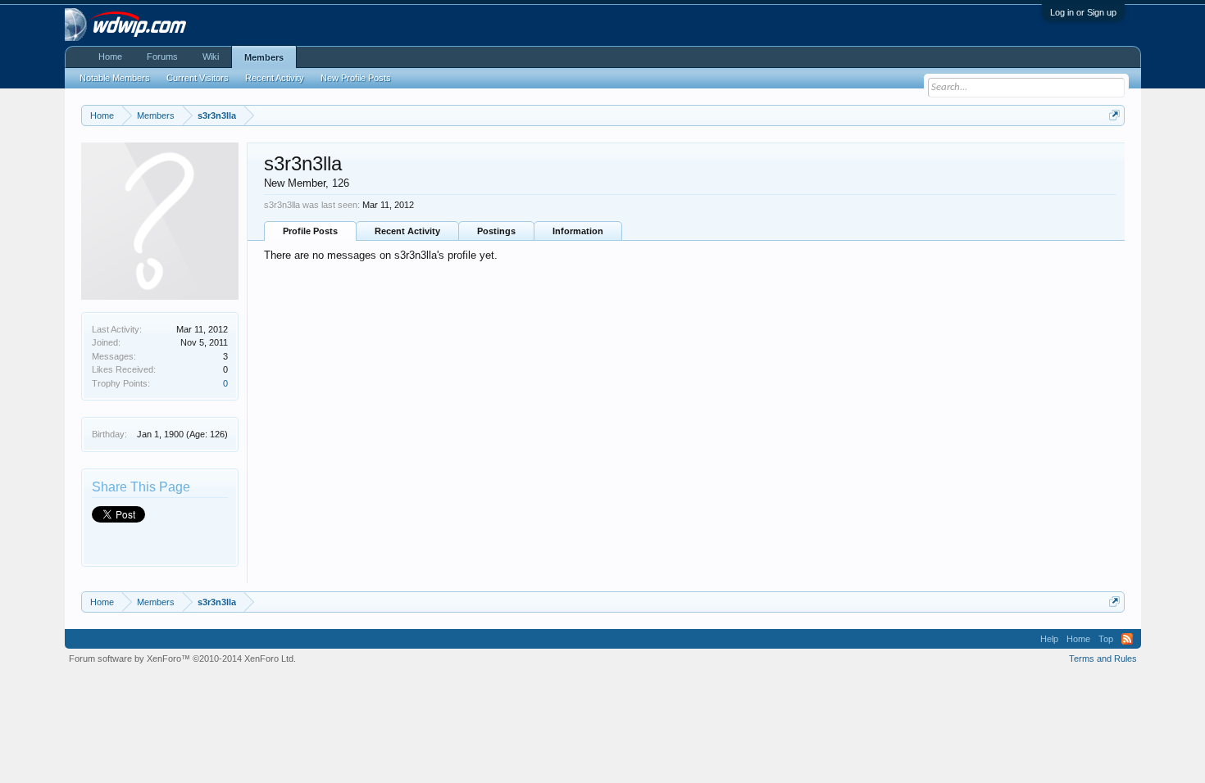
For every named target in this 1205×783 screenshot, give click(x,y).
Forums (162, 56)
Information (577, 231)
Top (1105, 639)
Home (110, 56)
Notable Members (115, 78)
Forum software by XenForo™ (182, 658)
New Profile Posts (356, 78)
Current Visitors (197, 78)
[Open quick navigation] (1114, 115)
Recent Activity (407, 231)
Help (1049, 639)
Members (264, 57)
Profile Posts (310, 231)
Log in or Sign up (1083, 12)
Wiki (210, 56)
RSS (1127, 639)
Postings (496, 231)
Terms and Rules (1103, 658)
